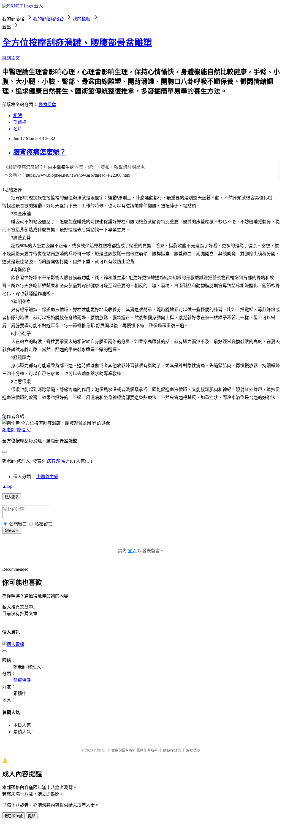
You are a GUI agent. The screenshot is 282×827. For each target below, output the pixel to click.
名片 (17, 128)
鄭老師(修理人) (16, 429)
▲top (7, 486)
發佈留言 (11, 531)
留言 (65, 461)
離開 (31, 816)
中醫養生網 (47, 476)
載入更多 (11, 497)
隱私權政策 (172, 750)
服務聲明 (193, 750)
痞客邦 (53, 461)
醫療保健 (47, 104)
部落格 (19, 122)
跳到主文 (11, 58)
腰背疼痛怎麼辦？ (39, 152)
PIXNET (100, 750)
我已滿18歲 (13, 816)
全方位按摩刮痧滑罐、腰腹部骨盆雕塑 (77, 43)
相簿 (17, 115)
